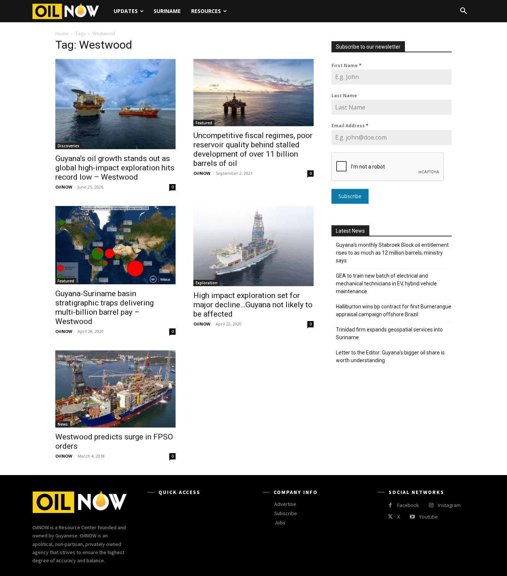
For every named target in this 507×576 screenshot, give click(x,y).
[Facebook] (390, 505)
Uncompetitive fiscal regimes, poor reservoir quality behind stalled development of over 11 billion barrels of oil (253, 149)
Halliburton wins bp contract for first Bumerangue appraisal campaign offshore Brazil (393, 310)
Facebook (408, 505)
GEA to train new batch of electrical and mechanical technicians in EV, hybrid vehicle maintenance (386, 283)
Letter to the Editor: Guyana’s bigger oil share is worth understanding (390, 356)
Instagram (449, 505)
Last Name (344, 95)
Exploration (206, 282)
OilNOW (63, 187)
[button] (463, 11)
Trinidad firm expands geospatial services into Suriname (389, 333)
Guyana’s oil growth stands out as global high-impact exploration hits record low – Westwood (114, 167)
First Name (346, 65)
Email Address (350, 125)
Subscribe (350, 196)
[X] (390, 516)
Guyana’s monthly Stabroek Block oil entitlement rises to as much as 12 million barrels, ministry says (392, 253)
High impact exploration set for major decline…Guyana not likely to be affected (253, 304)
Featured (204, 122)
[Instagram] (431, 505)
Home (61, 33)
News (63, 424)
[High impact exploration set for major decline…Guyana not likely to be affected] (253, 246)
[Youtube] (412, 516)
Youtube (428, 516)
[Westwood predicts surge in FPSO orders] (115, 389)
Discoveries (68, 145)
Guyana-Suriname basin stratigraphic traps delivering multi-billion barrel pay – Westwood (104, 307)
